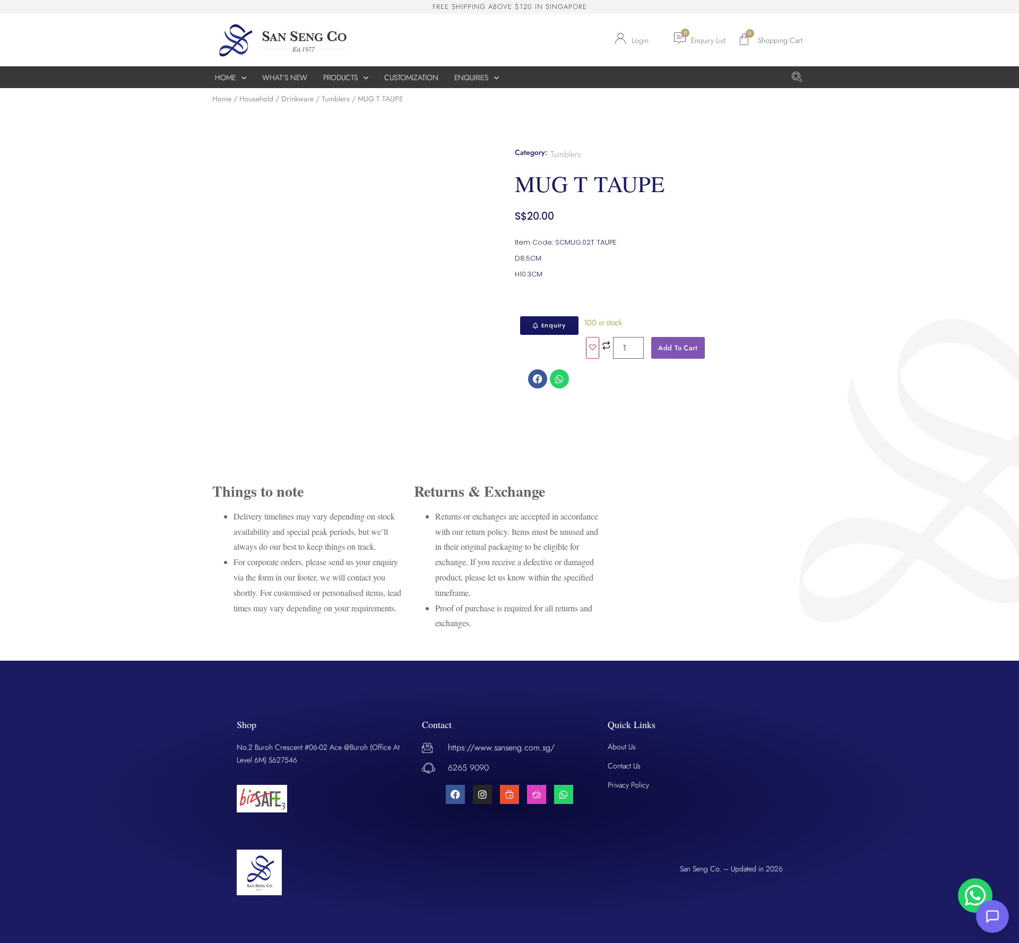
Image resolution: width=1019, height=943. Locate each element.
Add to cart (677, 348)
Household (256, 98)
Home (221, 98)
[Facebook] (455, 794)
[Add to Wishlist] (592, 348)
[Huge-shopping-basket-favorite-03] (536, 794)
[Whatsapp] (563, 794)
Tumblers (336, 98)
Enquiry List (708, 40)
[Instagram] (482, 794)
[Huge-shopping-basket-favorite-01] (509, 794)
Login (640, 40)
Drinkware (297, 98)
